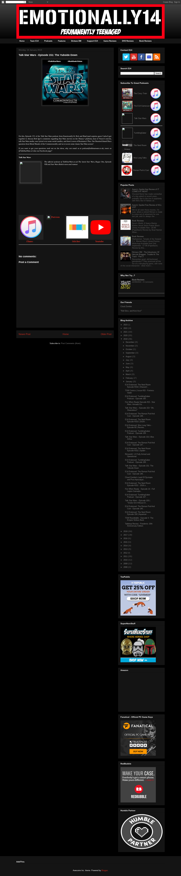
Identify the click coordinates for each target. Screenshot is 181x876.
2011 (125, 556)
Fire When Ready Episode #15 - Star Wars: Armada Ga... (140, 403)
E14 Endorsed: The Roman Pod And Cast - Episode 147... (140, 444)
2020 (125, 335)
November (130, 346)
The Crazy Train (140, 93)
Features (61, 41)
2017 (125, 535)
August (129, 356)
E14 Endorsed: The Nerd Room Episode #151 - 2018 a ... (138, 484)
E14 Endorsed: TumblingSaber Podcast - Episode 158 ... (137, 461)
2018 (125, 531)
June (128, 364)
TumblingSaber (140, 133)
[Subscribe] (155, 106)
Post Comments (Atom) (70, 343)
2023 (125, 325)
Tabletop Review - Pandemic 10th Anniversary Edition (138, 525)
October (129, 349)
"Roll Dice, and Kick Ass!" (131, 311)
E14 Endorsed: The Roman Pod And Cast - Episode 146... (140, 472)
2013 (125, 549)
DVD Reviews (128, 41)
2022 (125, 328)
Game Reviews (110, 41)
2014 (125, 546)
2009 (125, 564)
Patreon (55, 217)
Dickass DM (76, 41)
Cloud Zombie (126, 306)
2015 (125, 542)
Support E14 (92, 41)
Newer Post (24, 334)
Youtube (99, 241)
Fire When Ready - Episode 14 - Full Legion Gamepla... (140, 490)
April (128, 371)
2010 (125, 560)
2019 (125, 339)
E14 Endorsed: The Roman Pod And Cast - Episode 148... (140, 415)
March (128, 374)
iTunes (29, 241)
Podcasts (48, 41)
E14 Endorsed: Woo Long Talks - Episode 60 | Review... (138, 426)
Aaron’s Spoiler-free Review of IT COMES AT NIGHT (145, 190)
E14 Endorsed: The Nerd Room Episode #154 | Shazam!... (138, 386)
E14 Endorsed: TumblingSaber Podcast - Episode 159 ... (137, 432)
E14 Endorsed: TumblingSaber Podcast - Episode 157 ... (137, 496)
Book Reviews (145, 41)
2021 (125, 332)
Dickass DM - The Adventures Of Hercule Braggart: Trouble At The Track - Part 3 (145, 254)
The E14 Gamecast (142, 106)
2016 (125, 538)
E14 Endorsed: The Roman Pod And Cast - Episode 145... (140, 507)
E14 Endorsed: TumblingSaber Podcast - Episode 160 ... (137, 397)
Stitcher (76, 241)
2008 (125, 567)
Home (21, 41)
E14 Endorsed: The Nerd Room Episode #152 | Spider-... (138, 449)
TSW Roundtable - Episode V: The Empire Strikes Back (139, 519)
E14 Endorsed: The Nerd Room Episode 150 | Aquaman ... (138, 513)
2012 (125, 553)
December (130, 342)
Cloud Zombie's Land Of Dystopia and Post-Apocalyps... (138, 478)
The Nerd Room (140, 145)
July (128, 360)
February (129, 378)
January (129, 382)
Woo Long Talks (140, 158)
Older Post (106, 334)
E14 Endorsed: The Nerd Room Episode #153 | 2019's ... (138, 420)
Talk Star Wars (140, 118)
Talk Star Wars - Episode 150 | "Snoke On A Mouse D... (137, 501)
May (128, 367)
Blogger (105, 870)
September (130, 353)
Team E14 (34, 41)
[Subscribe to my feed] (127, 106)
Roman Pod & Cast (141, 170)
